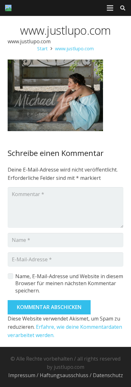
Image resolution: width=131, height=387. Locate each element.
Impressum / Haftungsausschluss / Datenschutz (65, 375)
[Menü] (110, 8)
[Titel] (8, 8)
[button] (122, 8)
